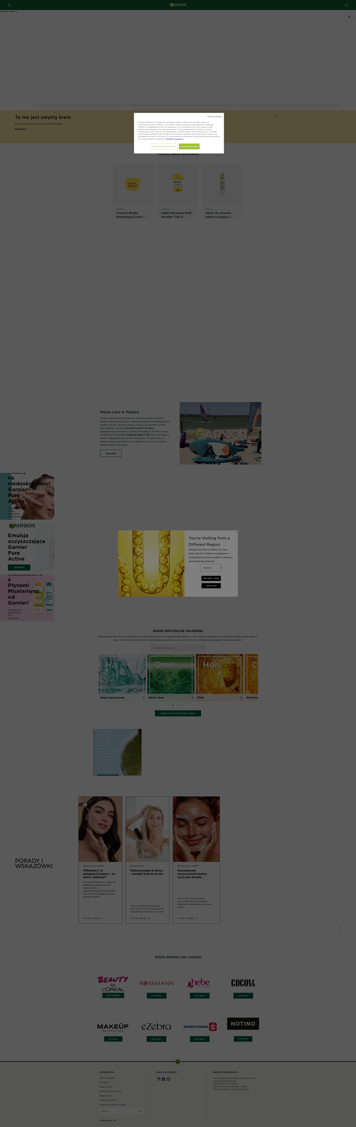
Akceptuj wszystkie (189, 146)
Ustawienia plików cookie (164, 146)
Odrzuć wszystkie (214, 116)
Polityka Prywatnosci (175, 139)
